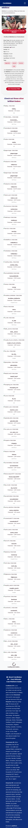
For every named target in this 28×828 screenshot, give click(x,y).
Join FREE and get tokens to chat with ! (14, 31)
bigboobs (7, 63)
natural (14, 63)
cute (14, 66)
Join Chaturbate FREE (14, 88)
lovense (21, 63)
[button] (24, 3)
